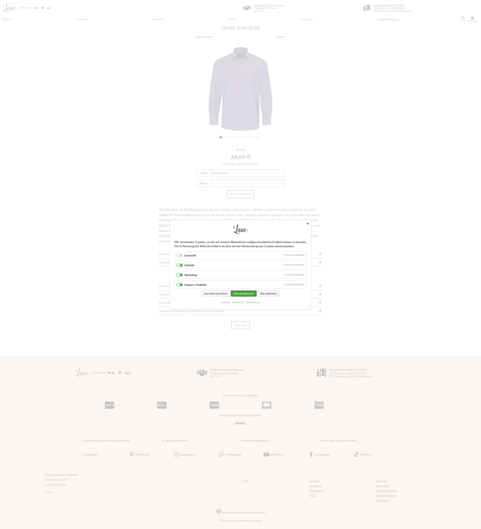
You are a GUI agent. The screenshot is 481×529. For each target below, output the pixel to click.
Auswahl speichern (215, 293)
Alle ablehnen (268, 293)
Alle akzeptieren (244, 293)
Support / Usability (195, 284)
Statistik (189, 265)
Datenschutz (253, 302)
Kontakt (225, 302)
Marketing (191, 275)
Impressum (238, 302)
